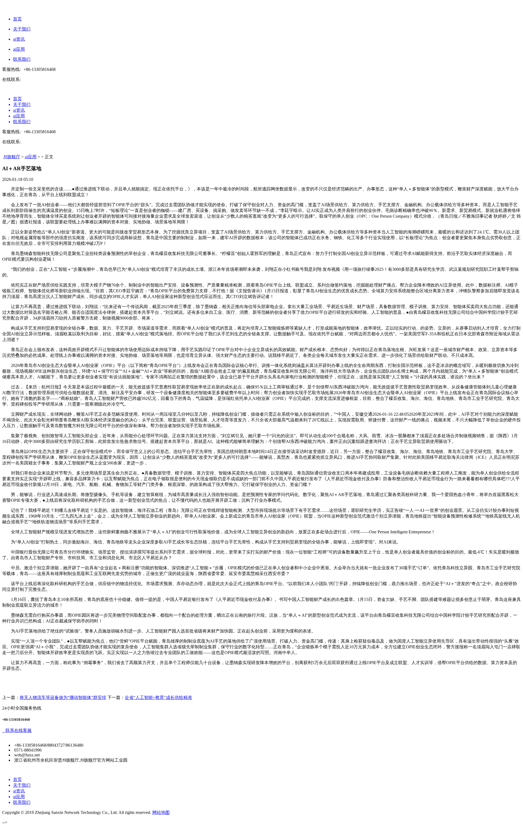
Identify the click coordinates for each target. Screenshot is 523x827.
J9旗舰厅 (11, 156)
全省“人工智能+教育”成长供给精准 (158, 697)
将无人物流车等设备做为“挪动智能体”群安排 (63, 697)
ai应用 (31, 156)
